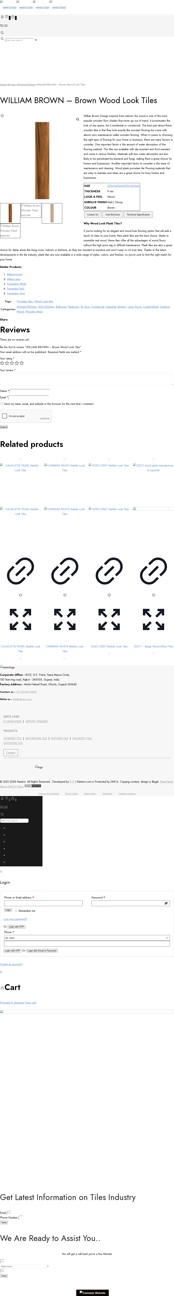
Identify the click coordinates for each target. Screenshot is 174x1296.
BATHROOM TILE (36, 738)
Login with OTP (16, 926)
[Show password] (166, 903)
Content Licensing (126, 793)
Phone (9, 932)
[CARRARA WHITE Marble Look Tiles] (64, 505)
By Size (11, 84)
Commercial (97, 307)
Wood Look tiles (43, 301)
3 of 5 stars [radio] (12, 363)
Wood (20, 312)
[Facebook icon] (10, 829)
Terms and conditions (49, 793)
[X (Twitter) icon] (10, 835)
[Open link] (22, 707)
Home (3, 84)
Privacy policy (71, 793)
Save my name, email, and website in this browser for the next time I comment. (49, 404)
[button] (78, 119)
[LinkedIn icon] (10, 849)
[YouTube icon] (10, 842)
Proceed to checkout (12, 1003)
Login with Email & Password (42, 950)
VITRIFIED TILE (12, 738)
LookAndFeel (150, 307)
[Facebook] (4, 707)
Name (4, 391)
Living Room (134, 307)
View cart (30, 1003)
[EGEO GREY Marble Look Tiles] (109, 505)
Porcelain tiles (25, 301)
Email (4, 397)
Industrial (111, 307)
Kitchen (121, 307)
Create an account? (11, 964)
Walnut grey (13, 279)
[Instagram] (31, 707)
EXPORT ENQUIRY (36, 721)
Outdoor (165, 307)
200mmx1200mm (26, 84)
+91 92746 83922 (26, 692)
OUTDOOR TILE (13, 743)
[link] (36, 40)
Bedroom (73, 307)
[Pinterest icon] (10, 856)
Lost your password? (16, 919)
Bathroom (61, 307)
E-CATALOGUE (12, 721)
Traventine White (16, 284)
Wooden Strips (34, 312)
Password (98, 898)
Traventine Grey (16, 293)
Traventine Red (15, 289)
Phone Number (9, 1218)
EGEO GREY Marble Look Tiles (109, 646)
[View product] (20, 591)
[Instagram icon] (10, 863)
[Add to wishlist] (20, 596)
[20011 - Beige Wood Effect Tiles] (153, 505)
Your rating (7, 358)
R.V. (72, 782)
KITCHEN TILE (59, 738)
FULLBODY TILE (82, 738)
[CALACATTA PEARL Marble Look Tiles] (20, 505)
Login (8, 910)
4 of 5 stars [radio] (17, 363)
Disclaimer (107, 793)
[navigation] (87, 987)
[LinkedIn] (13, 707)
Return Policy (90, 793)
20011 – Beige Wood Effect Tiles (153, 646)
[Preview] (20, 639)
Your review (8, 370)
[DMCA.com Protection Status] (32, 787)
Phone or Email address (19, 898)
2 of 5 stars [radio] (7, 363)
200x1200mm (115, 186)
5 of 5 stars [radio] (22, 363)
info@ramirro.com (22, 699)
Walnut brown (14, 274)
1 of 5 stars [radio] (2, 363)
